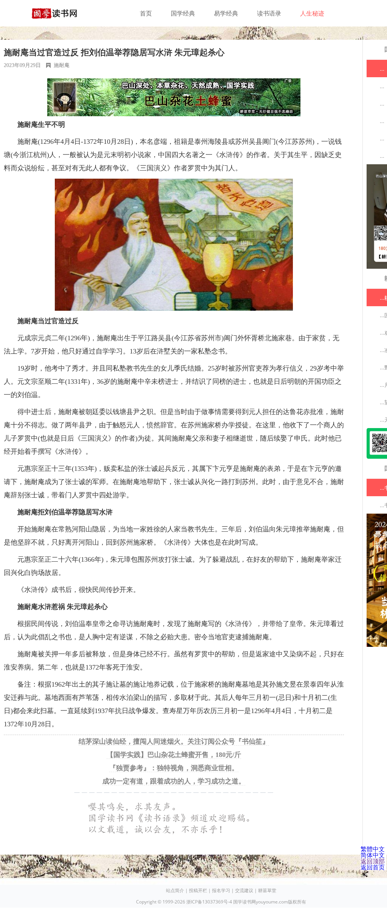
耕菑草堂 (267, 890)
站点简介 (175, 890)
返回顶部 (373, 861)
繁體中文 (373, 849)
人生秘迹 (312, 13)
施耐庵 (62, 65)
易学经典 (226, 13)
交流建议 (244, 890)
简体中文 (373, 855)
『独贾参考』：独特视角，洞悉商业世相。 (173, 768)
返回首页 (373, 867)
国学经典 (183, 13)
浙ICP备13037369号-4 (209, 902)
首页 (146, 13)
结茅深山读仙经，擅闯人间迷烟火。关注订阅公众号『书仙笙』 (174, 741)
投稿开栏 (198, 890)
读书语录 (269, 13)
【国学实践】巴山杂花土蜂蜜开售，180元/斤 (174, 754)
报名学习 (221, 890)
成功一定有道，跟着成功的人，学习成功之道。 (173, 781)
